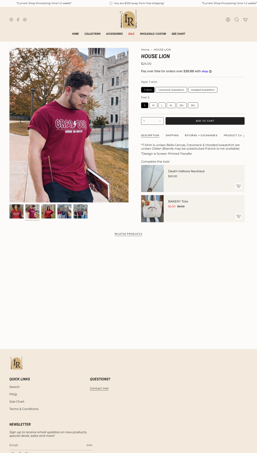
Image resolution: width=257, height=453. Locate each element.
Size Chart (16, 401)
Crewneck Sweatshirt (171, 89)
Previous (9, 125)
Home (145, 49)
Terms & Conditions (24, 409)
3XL (193, 104)
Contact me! (99, 388)
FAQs (13, 394)
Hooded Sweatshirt (202, 89)
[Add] (239, 186)
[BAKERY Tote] (152, 208)
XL (171, 104)
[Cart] (245, 19)
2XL (181, 104)
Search (14, 387)
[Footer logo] (16, 363)
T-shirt (148, 89)
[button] (92, 34)
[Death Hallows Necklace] (152, 178)
